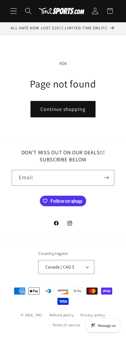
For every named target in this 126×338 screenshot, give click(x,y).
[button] (13, 11)
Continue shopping (63, 109)
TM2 (38, 314)
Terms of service (66, 324)
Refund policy (62, 314)
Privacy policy (93, 314)
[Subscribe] (106, 178)
